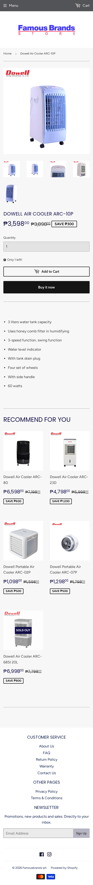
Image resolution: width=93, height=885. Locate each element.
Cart (86, 5)
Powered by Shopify (64, 867)
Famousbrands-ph (34, 867)
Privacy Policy (46, 791)
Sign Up (81, 833)
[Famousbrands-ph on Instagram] (49, 855)
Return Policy (46, 759)
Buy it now (46, 287)
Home (7, 53)
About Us (46, 746)
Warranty (47, 766)
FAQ (46, 753)
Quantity (9, 238)
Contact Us (46, 773)
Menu (13, 5)
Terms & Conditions (46, 798)
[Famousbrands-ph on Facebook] (41, 855)
